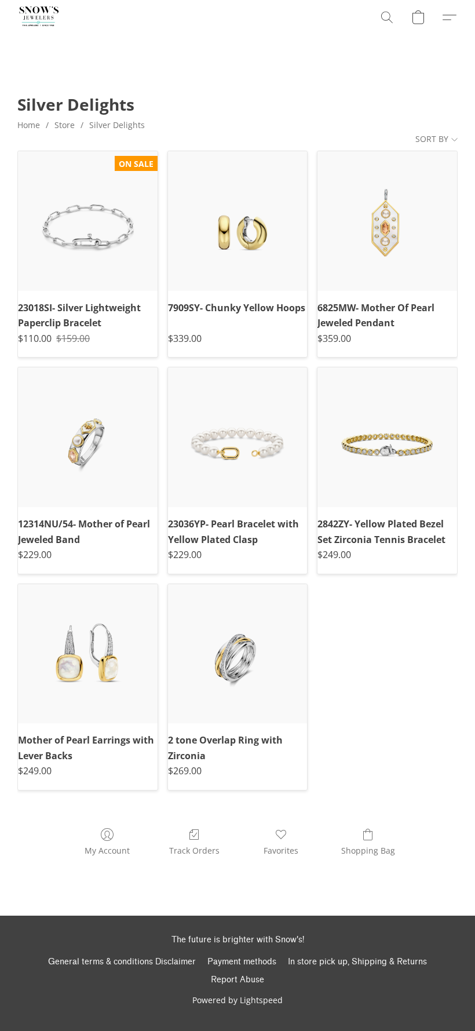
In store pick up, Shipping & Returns (357, 962)
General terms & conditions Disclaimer (122, 962)
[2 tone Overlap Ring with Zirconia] (238, 654)
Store (64, 124)
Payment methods (241, 962)
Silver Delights (117, 124)
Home (28, 124)
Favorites (281, 850)
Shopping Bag (368, 850)
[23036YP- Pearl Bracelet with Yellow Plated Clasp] (238, 437)
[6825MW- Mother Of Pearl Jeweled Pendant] (387, 221)
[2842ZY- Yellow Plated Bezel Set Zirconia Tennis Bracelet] (387, 437)
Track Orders (194, 850)
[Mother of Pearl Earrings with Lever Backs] (88, 654)
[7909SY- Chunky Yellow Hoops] (238, 221)
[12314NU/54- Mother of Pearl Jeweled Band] (88, 437)
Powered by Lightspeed (237, 1000)
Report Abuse (237, 980)
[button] (39, 17)
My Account (107, 850)
